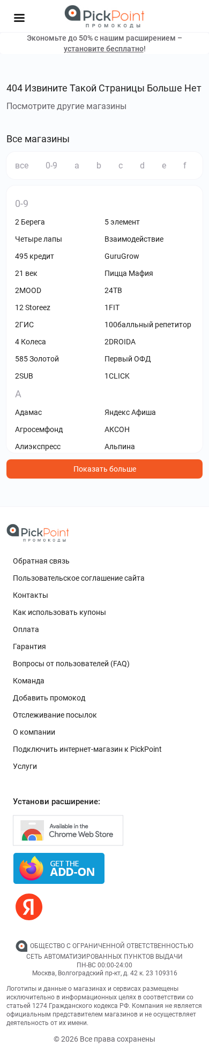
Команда (28, 680)
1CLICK (117, 376)
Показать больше (104, 469)
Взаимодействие (133, 239)
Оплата (26, 629)
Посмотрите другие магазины (66, 106)
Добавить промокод (49, 698)
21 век (26, 273)
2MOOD (28, 290)
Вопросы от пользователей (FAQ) (71, 663)
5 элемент (122, 222)
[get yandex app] (29, 907)
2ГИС (24, 324)
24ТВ (113, 290)
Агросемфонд (39, 429)
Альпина (119, 446)
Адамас (28, 412)
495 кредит (34, 256)
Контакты (30, 595)
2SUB (24, 376)
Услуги (25, 766)
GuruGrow (121, 256)
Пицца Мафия (128, 273)
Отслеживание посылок (55, 715)
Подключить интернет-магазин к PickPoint (87, 749)
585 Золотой (37, 359)
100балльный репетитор (147, 324)
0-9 (51, 165)
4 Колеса (30, 341)
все (21, 165)
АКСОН (117, 429)
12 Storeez (32, 307)
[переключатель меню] (19, 17)
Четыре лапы (38, 239)
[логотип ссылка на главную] (104, 16)
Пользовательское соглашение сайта (79, 578)
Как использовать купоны (59, 612)
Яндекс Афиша (130, 412)
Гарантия (29, 646)
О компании (34, 732)
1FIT (112, 307)
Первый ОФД (127, 359)
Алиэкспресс (38, 446)
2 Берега (30, 222)
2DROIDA (120, 341)
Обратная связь (41, 561)
